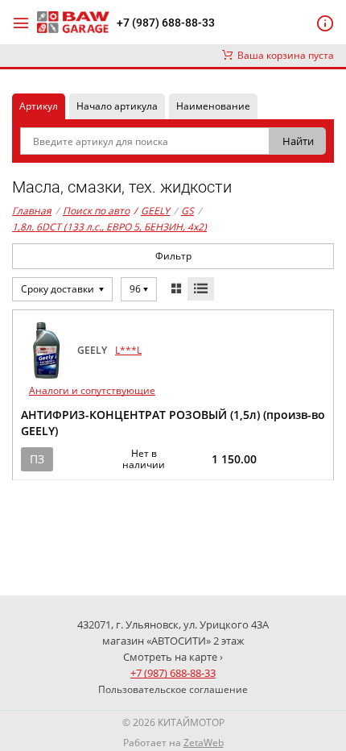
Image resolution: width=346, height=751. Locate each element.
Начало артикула (117, 106)
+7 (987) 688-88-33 (166, 22)
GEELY (152, 211)
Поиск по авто (96, 211)
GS (187, 211)
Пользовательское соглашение (173, 689)
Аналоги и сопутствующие (92, 390)
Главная (31, 211)
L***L (128, 350)
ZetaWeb (203, 742)
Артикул (38, 106)
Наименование (213, 106)
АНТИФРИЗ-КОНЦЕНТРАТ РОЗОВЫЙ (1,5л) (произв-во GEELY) (173, 422)
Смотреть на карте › (173, 656)
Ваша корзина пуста (283, 55)
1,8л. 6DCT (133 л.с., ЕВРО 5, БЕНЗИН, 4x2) (109, 227)
